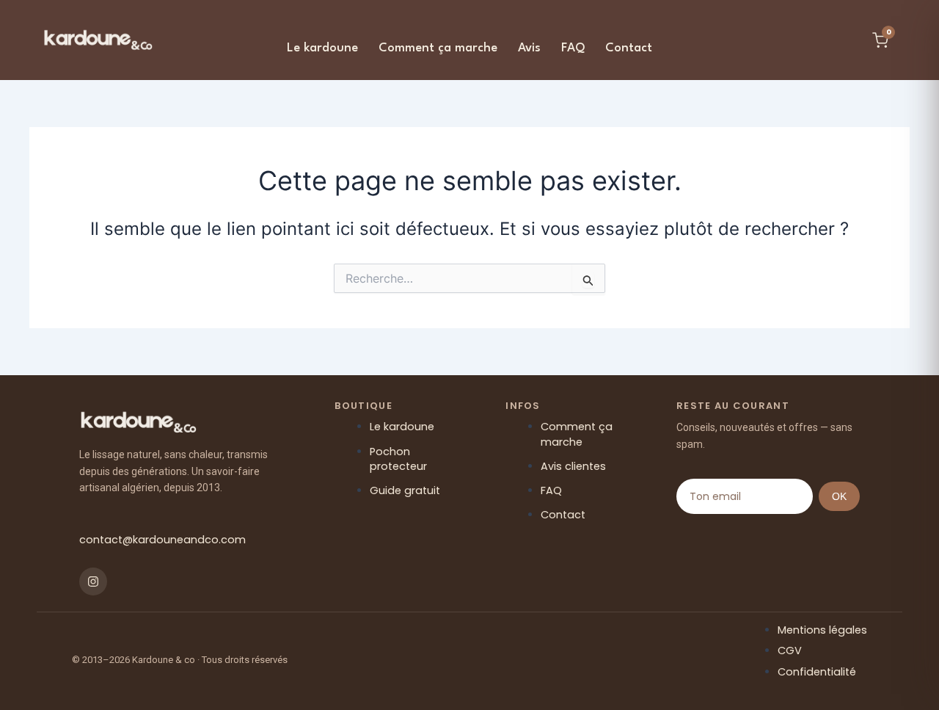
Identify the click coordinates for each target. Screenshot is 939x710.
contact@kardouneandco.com (162, 539)
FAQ (573, 48)
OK (839, 496)
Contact (628, 48)
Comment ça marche (438, 48)
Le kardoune (322, 48)
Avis (529, 48)
